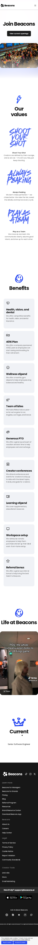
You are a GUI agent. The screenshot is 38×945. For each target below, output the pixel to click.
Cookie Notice (5, 940)
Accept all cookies (20, 942)
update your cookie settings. (21, 940)
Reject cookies (7, 942)
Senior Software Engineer (19, 744)
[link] (8, 5)
